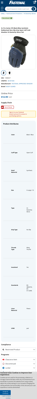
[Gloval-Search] (33, 9)
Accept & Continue (5, 392)
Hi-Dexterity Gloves (30, 13)
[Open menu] (1, 2)
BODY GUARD (10, 86)
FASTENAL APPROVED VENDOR (22, 84)
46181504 (11, 81)
